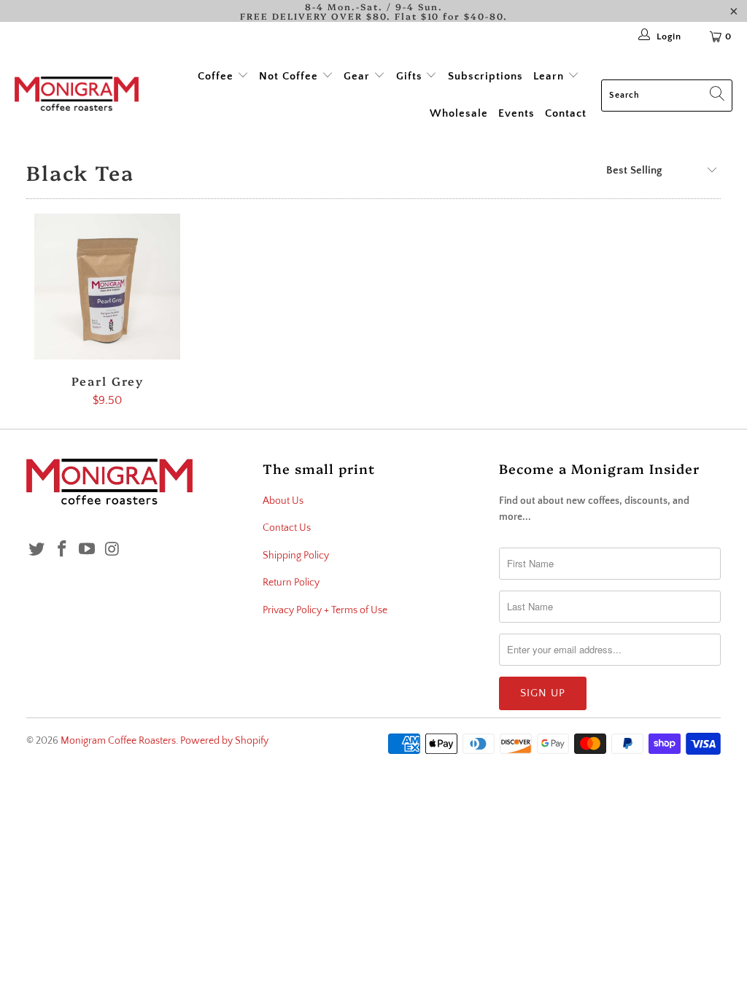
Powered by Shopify (224, 741)
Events (516, 113)
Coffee (217, 76)
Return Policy (291, 582)
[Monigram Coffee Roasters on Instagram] (113, 550)
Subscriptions (485, 76)
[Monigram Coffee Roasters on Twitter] (37, 550)
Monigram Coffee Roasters (118, 741)
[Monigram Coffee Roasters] (77, 95)
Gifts (409, 76)
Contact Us (287, 528)
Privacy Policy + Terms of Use (325, 610)
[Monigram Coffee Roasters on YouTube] (87, 550)
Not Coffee (290, 76)
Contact (566, 113)
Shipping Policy (296, 555)
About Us (283, 501)
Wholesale (459, 113)
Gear (359, 76)
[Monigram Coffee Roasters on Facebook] (62, 550)
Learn (550, 76)
